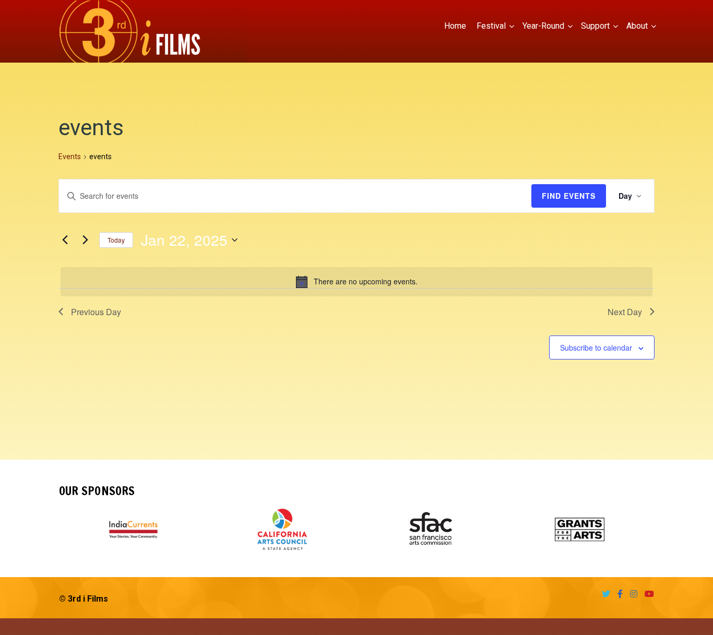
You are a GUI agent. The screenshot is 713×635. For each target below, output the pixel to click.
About (637, 26)
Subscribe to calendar (596, 347)
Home (455, 26)
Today (116, 239)
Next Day (625, 312)
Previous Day (96, 312)
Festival (491, 26)
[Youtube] (646, 594)
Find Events (569, 195)
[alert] (356, 281)
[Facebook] (617, 594)
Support (595, 26)
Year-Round (543, 26)
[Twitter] (603, 594)
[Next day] (85, 240)
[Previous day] (64, 240)
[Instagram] (631, 594)
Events (69, 156)
